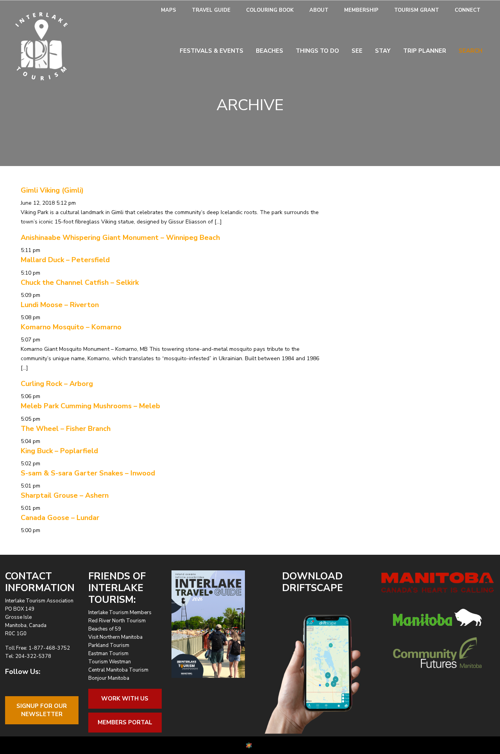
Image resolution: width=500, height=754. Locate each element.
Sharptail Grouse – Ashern (65, 495)
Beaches (269, 51)
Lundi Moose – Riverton (60, 304)
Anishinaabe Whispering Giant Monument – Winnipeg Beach (120, 237)
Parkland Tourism (108, 645)
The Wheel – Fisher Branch (66, 428)
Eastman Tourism (108, 653)
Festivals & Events (211, 51)
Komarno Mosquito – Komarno (71, 327)
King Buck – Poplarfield (59, 451)
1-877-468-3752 (49, 648)
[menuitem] (168, 10)
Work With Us (124, 698)
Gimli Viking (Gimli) (52, 190)
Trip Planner (424, 51)
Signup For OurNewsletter (41, 710)
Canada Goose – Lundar (60, 517)
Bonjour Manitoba (108, 678)
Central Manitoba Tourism (118, 670)
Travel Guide (211, 10)
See (357, 51)
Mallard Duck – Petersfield (65, 259)
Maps (168, 10)
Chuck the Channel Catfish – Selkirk (80, 282)
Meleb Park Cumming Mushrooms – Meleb (90, 406)
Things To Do (317, 51)
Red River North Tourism (117, 620)
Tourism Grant (416, 10)
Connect (467, 10)
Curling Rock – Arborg (57, 383)
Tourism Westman (109, 661)
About (319, 10)
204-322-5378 (33, 656)
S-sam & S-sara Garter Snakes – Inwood (88, 473)
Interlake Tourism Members (120, 612)
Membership (361, 10)
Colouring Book (270, 10)
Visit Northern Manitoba (115, 637)
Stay (383, 51)
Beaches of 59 (104, 629)
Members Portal (125, 722)
